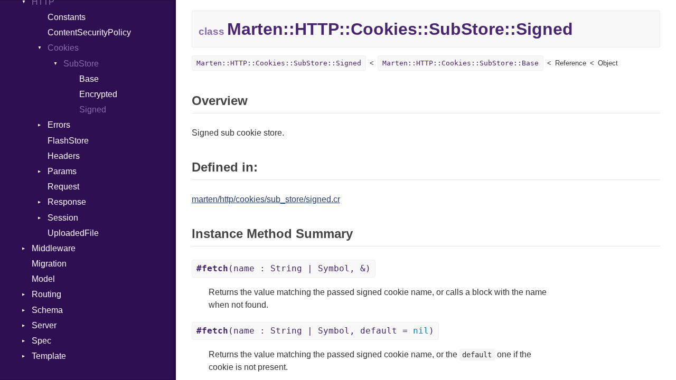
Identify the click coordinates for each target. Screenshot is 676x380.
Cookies (63, 47)
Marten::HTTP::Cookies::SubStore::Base (460, 63)
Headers (64, 155)
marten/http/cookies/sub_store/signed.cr (266, 199)
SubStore (81, 63)
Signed (92, 109)
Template (49, 356)
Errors (59, 124)
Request (63, 186)
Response (67, 201)
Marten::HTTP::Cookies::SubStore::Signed (278, 63)
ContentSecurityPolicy (89, 32)
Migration (49, 263)
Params (62, 171)
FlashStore (68, 140)
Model (43, 278)
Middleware (54, 248)
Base (89, 78)
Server (44, 325)
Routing (46, 294)
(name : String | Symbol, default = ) (315, 331)
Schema (47, 310)
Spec (41, 340)
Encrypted (98, 94)
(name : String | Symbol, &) (283, 268)
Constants (67, 17)
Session (63, 217)
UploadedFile (73, 233)
